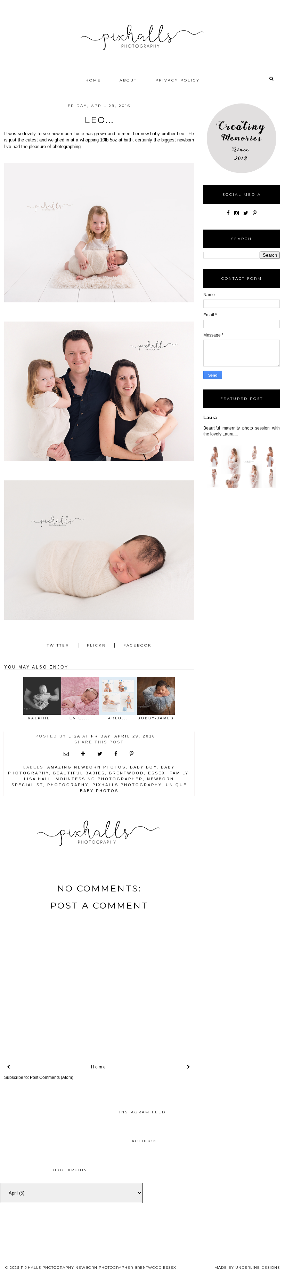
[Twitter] (245, 213)
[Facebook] (228, 213)
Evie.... (80, 718)
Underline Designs (257, 1267)
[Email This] (67, 754)
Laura (210, 417)
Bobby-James (156, 718)
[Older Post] (189, 1067)
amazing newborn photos (86, 767)
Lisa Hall (37, 779)
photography (67, 785)
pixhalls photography (127, 785)
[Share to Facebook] (116, 754)
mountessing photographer (99, 779)
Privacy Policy (177, 80)
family (179, 773)
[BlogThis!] (83, 754)
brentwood (126, 773)
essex (156, 773)
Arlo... (118, 718)
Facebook (137, 645)
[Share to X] (100, 754)
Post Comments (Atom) (51, 1077)
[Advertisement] (214, 1209)
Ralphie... (42, 718)
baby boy (143, 767)
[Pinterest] (254, 213)
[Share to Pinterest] (132, 754)
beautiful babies (79, 773)
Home (93, 80)
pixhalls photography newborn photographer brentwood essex (98, 1267)
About (128, 80)
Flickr (96, 645)
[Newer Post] (9, 1067)
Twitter (58, 645)
